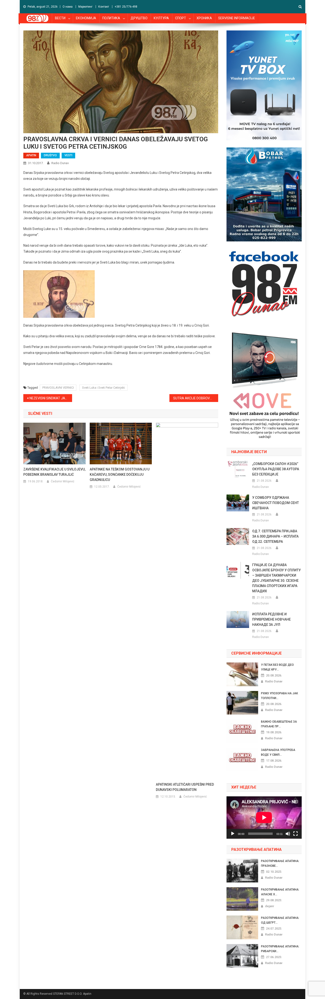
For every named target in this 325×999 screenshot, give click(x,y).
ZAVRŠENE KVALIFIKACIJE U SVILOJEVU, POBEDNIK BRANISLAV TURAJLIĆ (54, 471)
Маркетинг (85, 6)
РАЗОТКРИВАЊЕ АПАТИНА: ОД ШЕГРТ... (280, 920)
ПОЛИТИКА (111, 18)
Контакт (103, 6)
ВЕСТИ (60, 18)
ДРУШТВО (139, 18)
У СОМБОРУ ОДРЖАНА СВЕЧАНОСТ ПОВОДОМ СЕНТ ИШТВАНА (275, 503)
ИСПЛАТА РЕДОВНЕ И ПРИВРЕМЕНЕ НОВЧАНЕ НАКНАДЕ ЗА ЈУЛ (271, 619)
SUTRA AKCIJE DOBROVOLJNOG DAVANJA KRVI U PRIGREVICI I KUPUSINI (195, 398)
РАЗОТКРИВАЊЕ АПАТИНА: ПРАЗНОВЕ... (280, 863)
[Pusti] (232, 833)
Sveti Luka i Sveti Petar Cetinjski (103, 387)
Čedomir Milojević (62, 481)
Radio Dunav (60, 163)
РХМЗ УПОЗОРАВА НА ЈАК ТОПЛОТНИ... (279, 696)
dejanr (269, 906)
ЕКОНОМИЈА (86, 18)
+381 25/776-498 (126, 6)
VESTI (68, 155)
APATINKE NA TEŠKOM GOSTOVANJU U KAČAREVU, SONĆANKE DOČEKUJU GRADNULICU (119, 474)
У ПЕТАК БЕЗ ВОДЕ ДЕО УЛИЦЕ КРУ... (277, 667)
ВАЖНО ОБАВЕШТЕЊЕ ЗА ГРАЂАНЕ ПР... (279, 724)
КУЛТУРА (161, 18)
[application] (264, 817)
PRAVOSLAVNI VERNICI (58, 387)
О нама (68, 6)
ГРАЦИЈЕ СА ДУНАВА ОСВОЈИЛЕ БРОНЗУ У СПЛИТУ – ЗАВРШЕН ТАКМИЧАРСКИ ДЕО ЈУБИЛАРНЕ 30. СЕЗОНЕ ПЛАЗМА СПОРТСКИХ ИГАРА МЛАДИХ (276, 578)
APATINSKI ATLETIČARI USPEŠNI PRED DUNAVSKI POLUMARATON (185, 787)
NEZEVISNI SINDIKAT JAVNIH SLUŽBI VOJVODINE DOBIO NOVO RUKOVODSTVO (51, 398)
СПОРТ (180, 18)
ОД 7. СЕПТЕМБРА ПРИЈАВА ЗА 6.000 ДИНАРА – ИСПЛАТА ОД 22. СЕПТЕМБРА (275, 536)
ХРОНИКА (204, 18)
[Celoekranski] (295, 833)
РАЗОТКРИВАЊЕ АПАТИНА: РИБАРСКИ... (280, 949)
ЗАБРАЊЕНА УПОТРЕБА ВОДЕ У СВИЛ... (278, 752)
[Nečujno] (288, 833)
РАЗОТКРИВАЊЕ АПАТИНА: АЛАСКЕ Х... (280, 892)
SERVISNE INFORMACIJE (236, 18)
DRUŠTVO (50, 155)
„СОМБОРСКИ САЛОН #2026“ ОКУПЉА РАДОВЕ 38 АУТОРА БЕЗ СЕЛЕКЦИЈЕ (275, 469)
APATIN (31, 155)
